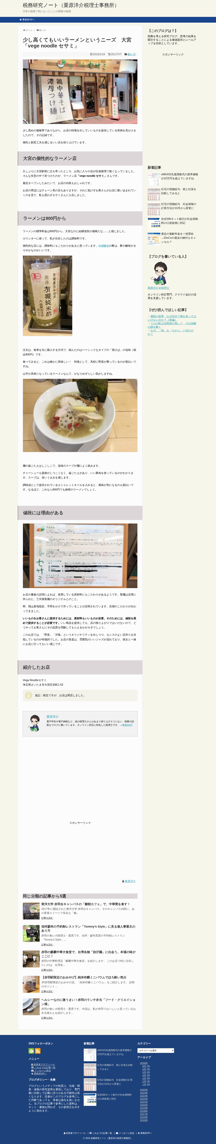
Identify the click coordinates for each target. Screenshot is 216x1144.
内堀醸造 (103, 245)
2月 (144, 1081)
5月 (144, 1072)
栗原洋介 (130, 881)
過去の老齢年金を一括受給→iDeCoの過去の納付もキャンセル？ (178, 237)
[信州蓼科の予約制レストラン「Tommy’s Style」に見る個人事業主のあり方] (31, 933)
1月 (144, 1084)
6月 (144, 1069)
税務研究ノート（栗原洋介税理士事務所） (71, 5)
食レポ (132, 54)
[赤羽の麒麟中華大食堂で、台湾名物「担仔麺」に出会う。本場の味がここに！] (31, 959)
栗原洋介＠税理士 (158, 288)
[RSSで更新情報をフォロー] (37, 1051)
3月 (144, 1078)
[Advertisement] (80, 781)
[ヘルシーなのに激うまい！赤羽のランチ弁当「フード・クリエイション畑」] (31, 1006)
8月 (144, 1066)
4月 (144, 1075)
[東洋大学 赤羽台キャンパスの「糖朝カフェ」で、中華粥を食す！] (31, 911)
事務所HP (127, 725)
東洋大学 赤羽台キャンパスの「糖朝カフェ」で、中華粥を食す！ (85, 904)
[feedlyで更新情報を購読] (31, 1051)
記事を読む (47, 918)
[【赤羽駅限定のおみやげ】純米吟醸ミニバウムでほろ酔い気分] (31, 984)
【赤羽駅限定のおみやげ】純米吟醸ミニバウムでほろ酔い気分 (85, 977)
